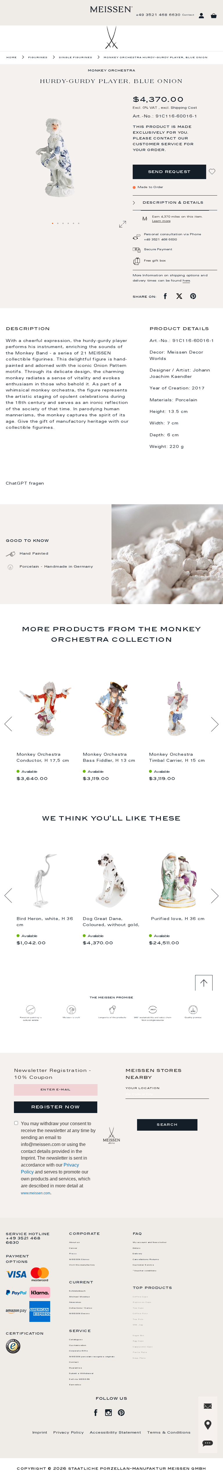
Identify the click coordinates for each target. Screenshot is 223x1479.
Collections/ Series (80, 1308)
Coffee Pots (140, 1314)
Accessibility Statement (115, 1432)
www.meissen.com (35, 1193)
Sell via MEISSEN (79, 1379)
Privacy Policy (68, 1432)
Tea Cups (138, 1308)
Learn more (161, 221)
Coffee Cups (140, 1297)
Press (73, 1254)
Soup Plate (139, 1358)
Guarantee (75, 1368)
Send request (169, 172)
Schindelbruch (77, 1291)
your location (142, 1088)
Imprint (40, 1432)
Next (215, 724)
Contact (188, 15)
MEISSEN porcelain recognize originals (92, 1357)
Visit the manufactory (82, 1265)
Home (11, 57)
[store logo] (111, 9)
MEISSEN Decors (79, 1314)
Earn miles (75, 1385)
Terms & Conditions (168, 1432)
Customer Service (143, 1265)
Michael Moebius (79, 1297)
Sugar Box (138, 1336)
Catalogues (76, 1340)
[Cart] (213, 16)
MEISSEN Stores (79, 1260)
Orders (137, 1248)
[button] (52, 223)
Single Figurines (75, 57)
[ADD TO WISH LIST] (212, 171)
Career (73, 1248)
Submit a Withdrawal (81, 1374)
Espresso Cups (142, 1302)
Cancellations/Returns (146, 1260)
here (186, 280)
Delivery (137, 1254)
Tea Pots (138, 1319)
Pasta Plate (140, 1352)
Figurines (38, 57)
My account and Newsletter (150, 1242)
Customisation (77, 1345)
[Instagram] (111, 1411)
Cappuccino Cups (143, 1347)
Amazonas (75, 1302)
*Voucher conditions (145, 1271)
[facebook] (98, 1411)
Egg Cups (138, 1341)
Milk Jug (138, 1325)
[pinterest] (124, 1411)
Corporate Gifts (78, 1351)
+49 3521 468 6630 (158, 15)
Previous (8, 724)
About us (74, 1242)
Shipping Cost (184, 108)
